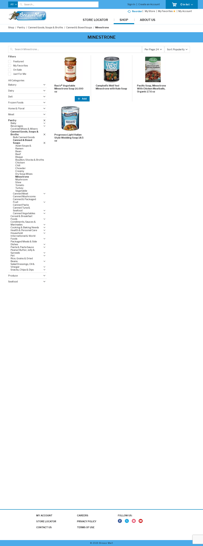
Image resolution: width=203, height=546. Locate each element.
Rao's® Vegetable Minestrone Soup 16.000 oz (68, 88)
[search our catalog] (21, 4)
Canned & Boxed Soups (79, 27)
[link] (120, 521)
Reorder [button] (137, 11)
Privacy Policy (86, 521)
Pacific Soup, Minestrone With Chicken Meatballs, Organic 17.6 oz (151, 88)
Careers (82, 515)
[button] (43, 85)
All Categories (16, 80)
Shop (11, 27)
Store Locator (46, 521)
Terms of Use (86, 527)
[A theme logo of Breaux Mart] (27, 17)
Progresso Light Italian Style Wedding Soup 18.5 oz (69, 137)
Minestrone (102, 27)
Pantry (21, 27)
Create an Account (149, 4)
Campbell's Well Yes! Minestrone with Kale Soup (111, 87)
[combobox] (13, 4)
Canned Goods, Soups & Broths (45, 27)
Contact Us (44, 527)
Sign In (131, 4)
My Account (44, 515)
